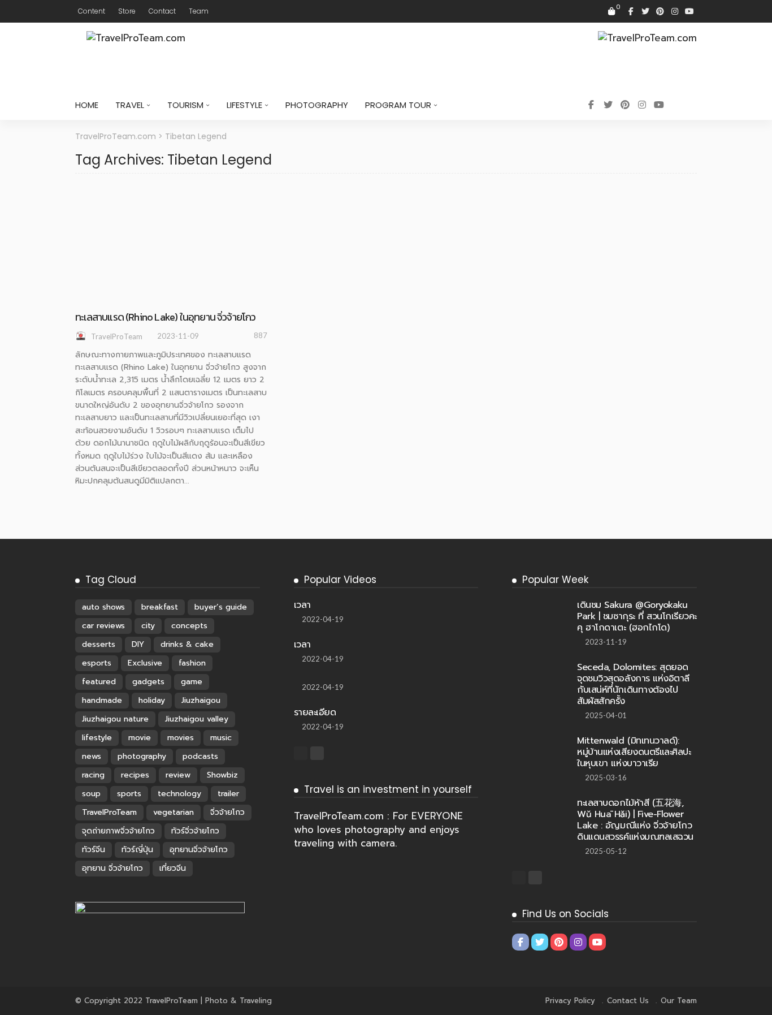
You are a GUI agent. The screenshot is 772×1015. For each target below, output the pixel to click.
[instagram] (674, 11)
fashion (192, 663)
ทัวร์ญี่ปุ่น (137, 850)
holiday (151, 700)
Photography (316, 105)
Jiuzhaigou (200, 700)
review (178, 775)
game (191, 682)
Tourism (185, 105)
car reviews (103, 626)
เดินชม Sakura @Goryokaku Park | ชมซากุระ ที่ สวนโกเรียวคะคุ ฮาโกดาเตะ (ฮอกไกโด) (637, 616)
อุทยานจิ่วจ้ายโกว (199, 850)
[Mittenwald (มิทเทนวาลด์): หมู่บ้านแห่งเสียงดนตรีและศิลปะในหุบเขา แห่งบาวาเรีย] (540, 753)
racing (93, 775)
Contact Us (628, 1000)
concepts (189, 626)
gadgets (148, 682)
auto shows (103, 607)
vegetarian (173, 812)
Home (86, 105)
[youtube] (689, 11)
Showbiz (222, 775)
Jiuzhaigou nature (115, 719)
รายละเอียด (315, 712)
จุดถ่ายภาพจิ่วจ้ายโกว (118, 831)
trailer (228, 794)
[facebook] (630, 11)
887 (260, 335)
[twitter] (645, 11)
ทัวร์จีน (93, 850)
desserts (98, 644)
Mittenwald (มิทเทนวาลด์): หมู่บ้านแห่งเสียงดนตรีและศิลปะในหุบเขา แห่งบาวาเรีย (634, 752)
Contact (162, 11)
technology (179, 794)
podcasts (200, 756)
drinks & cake (187, 644)
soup (91, 794)
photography (142, 756)
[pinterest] (660, 11)
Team (199, 11)
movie (139, 738)
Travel (129, 105)
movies (180, 738)
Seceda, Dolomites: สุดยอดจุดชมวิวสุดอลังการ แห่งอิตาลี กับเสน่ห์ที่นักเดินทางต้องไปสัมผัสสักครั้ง (633, 684)
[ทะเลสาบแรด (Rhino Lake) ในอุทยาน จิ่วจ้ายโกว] (171, 189)
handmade (102, 700)
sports (129, 794)
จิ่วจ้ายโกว (227, 812)
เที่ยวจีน (172, 868)
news (91, 756)
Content (91, 11)
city (148, 626)
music (221, 738)
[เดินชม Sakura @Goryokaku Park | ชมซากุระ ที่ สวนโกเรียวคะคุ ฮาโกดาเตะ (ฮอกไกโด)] (540, 603)
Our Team (679, 1000)
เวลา (302, 605)
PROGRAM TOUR (398, 105)
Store (127, 11)
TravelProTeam (116, 336)
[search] (682, 105)
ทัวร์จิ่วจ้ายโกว (195, 831)
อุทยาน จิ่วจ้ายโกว (112, 868)
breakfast (159, 607)
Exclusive (145, 663)
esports (96, 663)
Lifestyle (244, 105)
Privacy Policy (570, 1000)
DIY (138, 644)
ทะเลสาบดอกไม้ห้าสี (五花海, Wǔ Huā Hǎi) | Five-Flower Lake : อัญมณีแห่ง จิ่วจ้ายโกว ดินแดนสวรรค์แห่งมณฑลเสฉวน (635, 820)
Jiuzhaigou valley (196, 719)
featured (99, 682)
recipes (135, 775)
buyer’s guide (220, 607)
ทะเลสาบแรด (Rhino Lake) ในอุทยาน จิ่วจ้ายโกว (165, 317)
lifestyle (97, 738)
